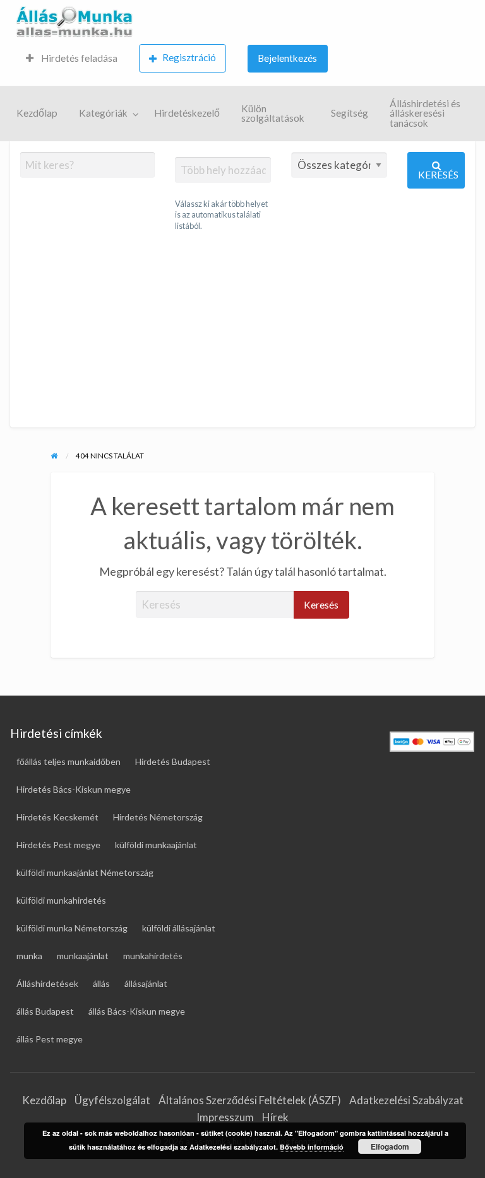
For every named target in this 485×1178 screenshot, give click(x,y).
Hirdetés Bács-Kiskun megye (73, 789)
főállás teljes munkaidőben (68, 761)
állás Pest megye (49, 1039)
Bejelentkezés (287, 58)
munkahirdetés (153, 955)
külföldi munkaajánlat (156, 844)
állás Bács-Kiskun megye (136, 1011)
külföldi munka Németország (72, 928)
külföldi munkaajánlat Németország (84, 872)
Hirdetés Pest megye (58, 844)
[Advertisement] (242, 330)
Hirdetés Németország (158, 817)
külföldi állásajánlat (178, 928)
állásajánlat (145, 983)
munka (29, 955)
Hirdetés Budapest (172, 761)
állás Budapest (45, 1011)
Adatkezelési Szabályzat (406, 1100)
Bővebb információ (312, 1147)
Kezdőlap (36, 113)
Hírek (275, 1117)
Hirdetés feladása (78, 58)
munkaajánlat (83, 955)
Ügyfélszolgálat (112, 1100)
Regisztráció (189, 57)
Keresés (438, 174)
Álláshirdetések (47, 983)
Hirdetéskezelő (187, 113)
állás (101, 983)
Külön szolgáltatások (272, 113)
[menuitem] (71, 59)
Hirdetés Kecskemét (57, 817)
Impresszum (225, 1117)
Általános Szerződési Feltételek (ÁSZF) (250, 1100)
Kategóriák (103, 113)
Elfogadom (390, 1146)
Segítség (349, 113)
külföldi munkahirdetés (61, 900)
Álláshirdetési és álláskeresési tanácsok (425, 113)
